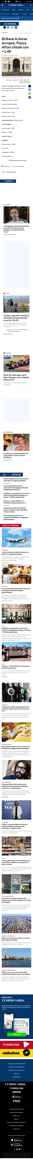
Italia (27, 9)
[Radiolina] (16, 1053)
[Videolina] (16, 1045)
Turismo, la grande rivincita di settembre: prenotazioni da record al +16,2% (16, 317)
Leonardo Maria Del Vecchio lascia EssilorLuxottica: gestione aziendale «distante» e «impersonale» (15, 786)
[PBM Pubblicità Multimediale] (16, 1101)
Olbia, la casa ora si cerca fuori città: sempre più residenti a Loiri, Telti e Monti (16, 973)
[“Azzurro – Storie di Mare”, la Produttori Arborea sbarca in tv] (16, 651)
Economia (10, 24)
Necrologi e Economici (16, 1112)
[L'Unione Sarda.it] (16, 5)
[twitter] (3, 1)
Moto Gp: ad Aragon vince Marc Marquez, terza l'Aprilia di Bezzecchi (16, 377)
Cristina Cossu (7, 483)
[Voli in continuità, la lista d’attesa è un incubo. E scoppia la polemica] (16, 537)
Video (13, 9)
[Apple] (16, 1140)
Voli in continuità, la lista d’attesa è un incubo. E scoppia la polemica (16, 480)
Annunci (16, 1073)
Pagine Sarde (16, 1077)
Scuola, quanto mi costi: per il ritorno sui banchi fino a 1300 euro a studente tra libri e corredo (16, 862)
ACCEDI (29, 1)
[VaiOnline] (16, 1097)
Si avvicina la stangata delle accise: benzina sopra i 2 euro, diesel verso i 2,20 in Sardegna (16, 900)
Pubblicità (16, 1115)
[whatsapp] (8, 1)
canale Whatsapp (24, 82)
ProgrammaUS (5, 9)
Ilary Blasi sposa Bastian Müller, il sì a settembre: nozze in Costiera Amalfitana (16, 455)
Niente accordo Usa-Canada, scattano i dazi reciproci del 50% (16, 939)
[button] (4, 27)
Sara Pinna (6, 505)
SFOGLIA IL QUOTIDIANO (9, 18)
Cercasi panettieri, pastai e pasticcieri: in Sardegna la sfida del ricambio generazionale (16, 488)
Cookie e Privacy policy (17, 1109)
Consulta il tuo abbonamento (16, 1063)
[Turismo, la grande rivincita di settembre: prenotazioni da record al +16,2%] (16, 304)
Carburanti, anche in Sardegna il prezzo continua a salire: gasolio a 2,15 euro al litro (16, 510)
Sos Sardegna (15, 14)
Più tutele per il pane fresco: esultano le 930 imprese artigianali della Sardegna (16, 517)
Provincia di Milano (18, 166)
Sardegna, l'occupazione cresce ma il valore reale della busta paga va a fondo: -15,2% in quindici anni (16, 495)
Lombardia (7, 166)
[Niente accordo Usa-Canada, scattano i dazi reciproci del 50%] (16, 923)
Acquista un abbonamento (16, 1067)
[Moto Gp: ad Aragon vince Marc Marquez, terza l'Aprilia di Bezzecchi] (16, 363)
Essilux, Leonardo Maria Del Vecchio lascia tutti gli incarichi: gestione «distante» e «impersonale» (15, 826)
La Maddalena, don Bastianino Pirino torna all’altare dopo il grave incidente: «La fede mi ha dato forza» (16, 229)
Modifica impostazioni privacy (16, 1122)
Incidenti (24, 14)
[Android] (16, 1145)
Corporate (16, 1129)
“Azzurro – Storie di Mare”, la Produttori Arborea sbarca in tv (15, 502)
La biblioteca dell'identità (16, 1070)
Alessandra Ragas (8, 334)
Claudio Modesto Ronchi (10, 234)
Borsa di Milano (11, 172)
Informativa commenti (16, 1125)
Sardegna (20, 9)
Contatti (16, 1119)
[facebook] (6, 1)
